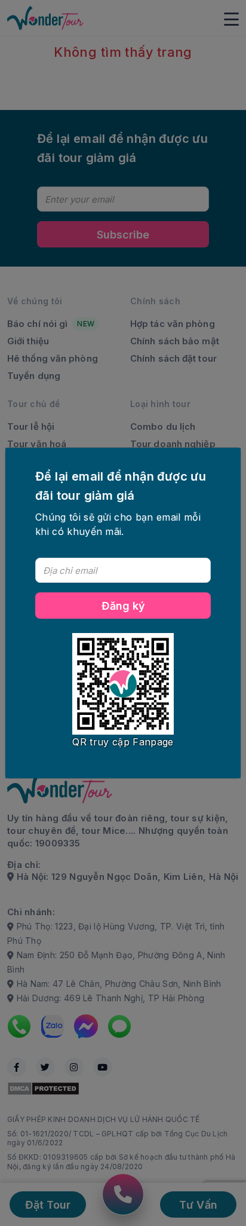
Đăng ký (123, 606)
